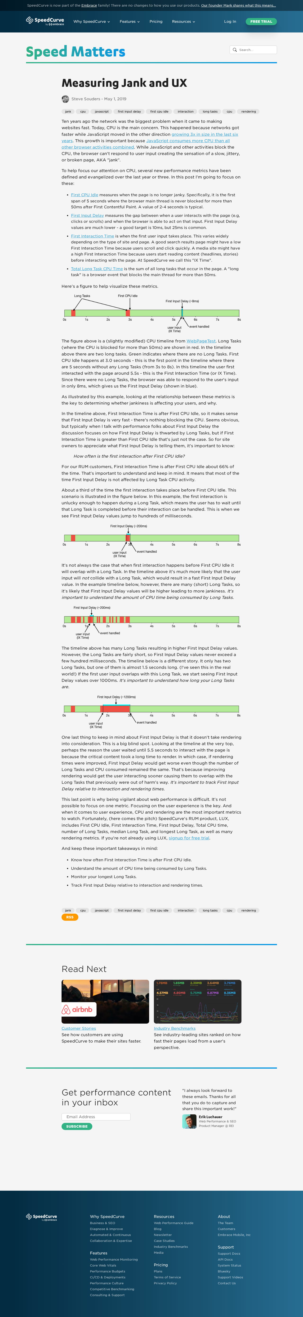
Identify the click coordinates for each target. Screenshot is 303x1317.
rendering (248, 111)
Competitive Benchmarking (112, 1289)
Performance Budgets (107, 1271)
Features (128, 21)
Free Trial (261, 21)
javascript (101, 111)
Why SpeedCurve (89, 21)
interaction (185, 111)
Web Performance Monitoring (114, 1259)
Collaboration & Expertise (111, 1241)
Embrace (89, 5)
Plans (158, 1271)
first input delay (129, 111)
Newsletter (163, 1235)
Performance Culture (107, 1283)
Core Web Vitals (103, 1265)
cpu (82, 111)
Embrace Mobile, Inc (234, 1235)
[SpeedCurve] (45, 22)
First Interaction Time (92, 236)
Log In (230, 21)
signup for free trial (189, 838)
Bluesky (224, 1271)
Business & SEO (102, 1223)
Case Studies (164, 1241)
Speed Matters (75, 51)
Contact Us (227, 1283)
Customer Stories (79, 1028)
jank (68, 111)
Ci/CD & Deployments (107, 1277)
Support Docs (229, 1253)
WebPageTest (201, 341)
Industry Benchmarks (175, 1028)
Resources (181, 21)
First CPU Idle (84, 195)
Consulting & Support (107, 1295)
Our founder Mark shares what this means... (238, 5)
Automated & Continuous (110, 1235)
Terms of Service (167, 1277)
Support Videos (230, 1277)
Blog (157, 1229)
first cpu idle (159, 111)
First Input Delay (87, 215)
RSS (70, 917)
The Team (225, 1223)
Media (159, 1252)
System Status (229, 1265)
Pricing (156, 21)
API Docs (225, 1259)
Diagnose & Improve (106, 1229)
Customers (226, 1229)
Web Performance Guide (173, 1223)
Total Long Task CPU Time (97, 269)
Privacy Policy (165, 1283)
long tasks (210, 111)
